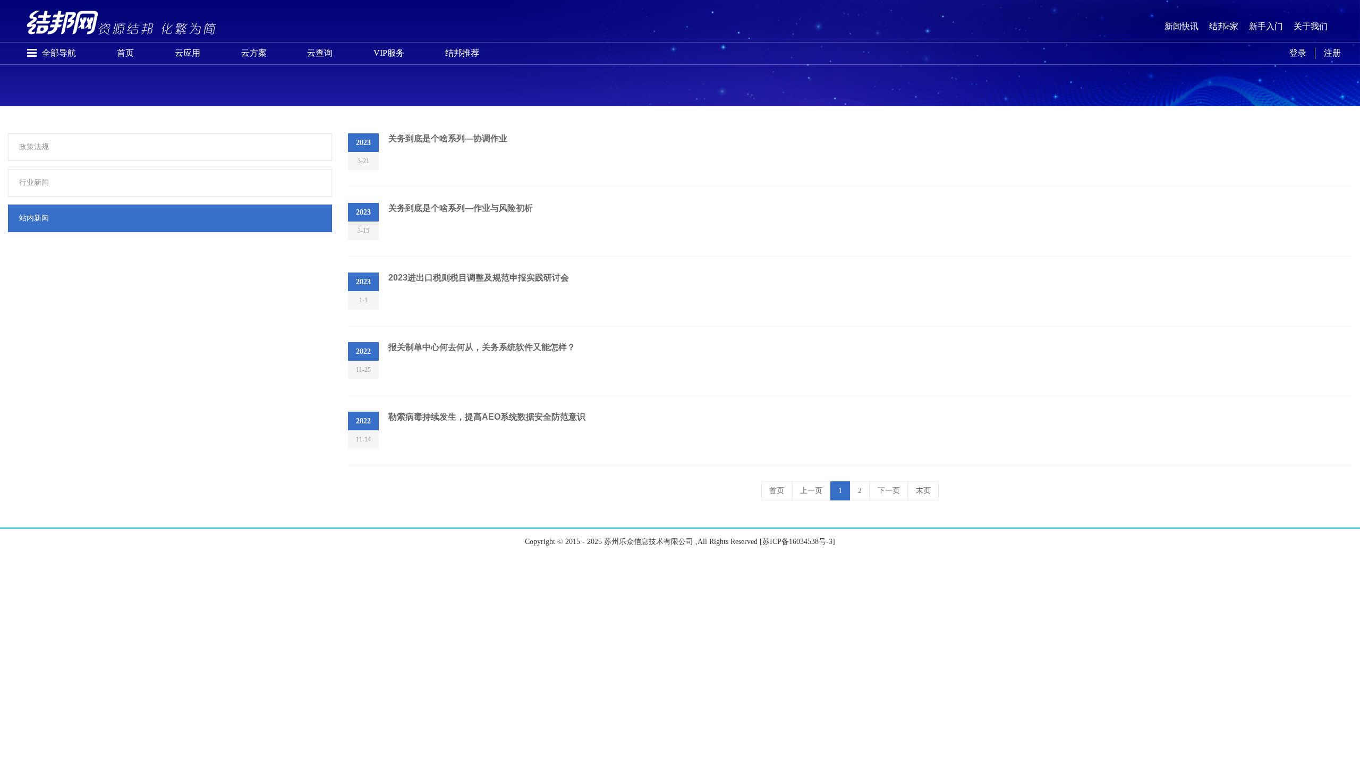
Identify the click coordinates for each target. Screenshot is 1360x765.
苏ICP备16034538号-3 (797, 542)
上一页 (811, 491)
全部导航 (59, 52)
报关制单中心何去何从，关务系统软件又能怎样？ (481, 347)
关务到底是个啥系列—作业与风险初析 (460, 207)
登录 (1297, 52)
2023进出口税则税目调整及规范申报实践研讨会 (478, 277)
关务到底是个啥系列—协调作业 (447, 138)
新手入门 (1266, 26)
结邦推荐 (462, 52)
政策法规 (34, 147)
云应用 (187, 52)
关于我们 (1311, 26)
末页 (923, 491)
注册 (1332, 52)
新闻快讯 (1181, 26)
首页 (125, 52)
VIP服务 (388, 52)
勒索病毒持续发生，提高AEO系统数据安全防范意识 (486, 416)
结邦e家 (1223, 26)
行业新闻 (34, 182)
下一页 (889, 491)
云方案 (254, 52)
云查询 (320, 52)
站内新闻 (34, 218)
